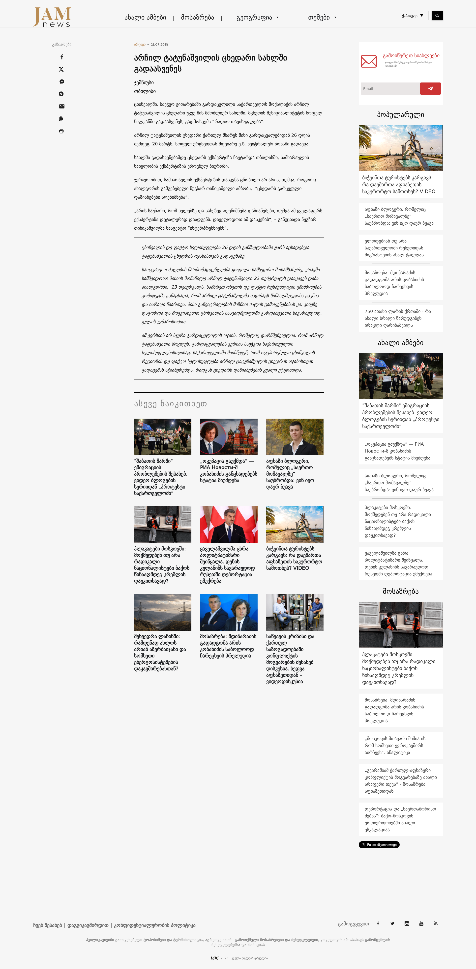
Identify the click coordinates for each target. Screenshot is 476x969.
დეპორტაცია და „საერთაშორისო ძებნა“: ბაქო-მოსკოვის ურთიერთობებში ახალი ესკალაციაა (400, 819)
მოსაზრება (197, 17)
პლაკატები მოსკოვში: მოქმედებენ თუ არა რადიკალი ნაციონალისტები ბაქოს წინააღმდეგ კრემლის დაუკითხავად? (161, 564)
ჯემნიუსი (144, 82)
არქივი (141, 44)
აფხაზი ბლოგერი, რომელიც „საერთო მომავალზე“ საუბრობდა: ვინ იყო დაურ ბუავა (290, 474)
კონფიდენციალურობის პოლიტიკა (155, 925)
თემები (319, 17)
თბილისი (145, 91)
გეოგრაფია (254, 17)
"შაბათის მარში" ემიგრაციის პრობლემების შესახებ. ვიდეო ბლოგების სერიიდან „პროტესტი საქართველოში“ (160, 477)
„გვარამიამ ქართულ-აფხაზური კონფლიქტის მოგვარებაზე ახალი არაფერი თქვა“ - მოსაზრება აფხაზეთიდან (401, 780)
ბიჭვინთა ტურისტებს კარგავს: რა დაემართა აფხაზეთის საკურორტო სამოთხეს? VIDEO (294, 558)
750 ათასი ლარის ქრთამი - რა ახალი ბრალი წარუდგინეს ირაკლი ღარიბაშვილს (398, 318)
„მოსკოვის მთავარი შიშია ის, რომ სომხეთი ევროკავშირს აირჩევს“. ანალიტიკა (396, 745)
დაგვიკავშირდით (88, 925)
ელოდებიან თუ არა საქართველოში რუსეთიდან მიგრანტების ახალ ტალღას (394, 248)
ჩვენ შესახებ (47, 925)
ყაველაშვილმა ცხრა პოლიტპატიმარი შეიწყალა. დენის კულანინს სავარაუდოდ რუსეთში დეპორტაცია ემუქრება (227, 564)
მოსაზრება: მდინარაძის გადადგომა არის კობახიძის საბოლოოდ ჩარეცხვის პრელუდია (228, 646)
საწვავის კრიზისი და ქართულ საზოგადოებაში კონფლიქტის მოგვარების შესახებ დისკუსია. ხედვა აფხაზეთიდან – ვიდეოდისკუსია (290, 659)
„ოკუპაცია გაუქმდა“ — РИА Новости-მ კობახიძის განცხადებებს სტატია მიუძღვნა (228, 471)
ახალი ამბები (145, 17)
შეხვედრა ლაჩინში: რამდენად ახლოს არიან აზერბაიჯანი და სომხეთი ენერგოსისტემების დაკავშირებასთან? (160, 652)
